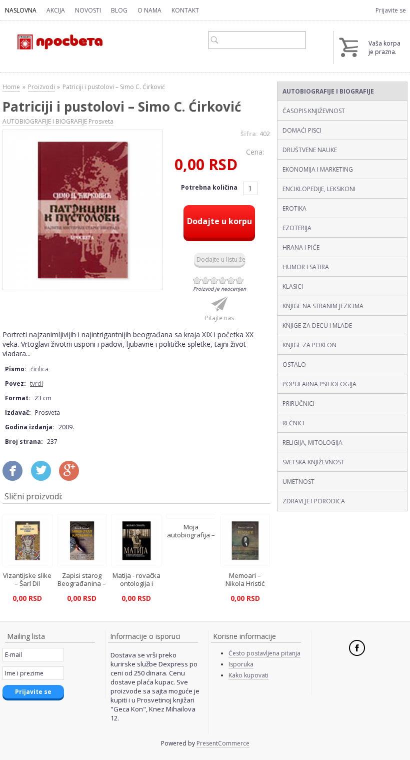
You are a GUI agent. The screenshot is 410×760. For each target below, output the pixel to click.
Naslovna (20, 10)
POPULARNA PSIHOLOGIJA (319, 384)
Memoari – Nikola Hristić (245, 579)
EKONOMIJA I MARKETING (317, 169)
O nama (150, 10)
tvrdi (36, 383)
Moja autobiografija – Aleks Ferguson (191, 534)
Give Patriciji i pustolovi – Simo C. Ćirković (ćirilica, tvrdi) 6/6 (240, 280)
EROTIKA (294, 208)
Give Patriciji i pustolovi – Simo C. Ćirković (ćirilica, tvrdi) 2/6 (206, 280)
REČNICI (293, 423)
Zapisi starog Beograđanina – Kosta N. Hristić (82, 583)
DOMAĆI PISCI (302, 130)
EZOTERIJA (297, 228)
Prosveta (101, 121)
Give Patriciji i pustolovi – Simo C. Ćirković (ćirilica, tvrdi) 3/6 (214, 280)
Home (11, 87)
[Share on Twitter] (44, 474)
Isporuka (241, 664)
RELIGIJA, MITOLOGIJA (312, 442)
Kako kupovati (248, 675)
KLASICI (292, 286)
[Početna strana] (54, 38)
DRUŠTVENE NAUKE (309, 150)
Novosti (88, 10)
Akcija (55, 10)
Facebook (357, 647)
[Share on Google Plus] (72, 474)
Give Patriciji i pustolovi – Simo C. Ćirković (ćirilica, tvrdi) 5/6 (231, 280)
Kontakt (185, 10)
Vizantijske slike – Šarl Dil (27, 579)
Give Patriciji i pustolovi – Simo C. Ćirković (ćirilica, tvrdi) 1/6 (197, 280)
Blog (119, 10)
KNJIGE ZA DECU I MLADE (317, 325)
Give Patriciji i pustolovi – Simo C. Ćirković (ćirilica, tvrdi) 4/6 (222, 280)
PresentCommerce (223, 743)
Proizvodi (41, 87)
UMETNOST (298, 481)
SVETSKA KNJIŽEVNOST (313, 462)
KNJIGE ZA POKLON (309, 345)
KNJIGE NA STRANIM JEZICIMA (323, 306)
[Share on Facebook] (16, 474)
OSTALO (294, 364)
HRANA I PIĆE (301, 247)
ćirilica (39, 369)
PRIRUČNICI (298, 403)
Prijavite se (391, 10)
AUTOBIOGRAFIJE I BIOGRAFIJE (328, 91)
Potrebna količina (210, 187)
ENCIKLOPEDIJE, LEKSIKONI (319, 189)
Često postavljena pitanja (264, 653)
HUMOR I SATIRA (305, 267)
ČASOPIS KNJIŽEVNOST (313, 111)
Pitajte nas (219, 318)
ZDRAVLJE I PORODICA (313, 501)
